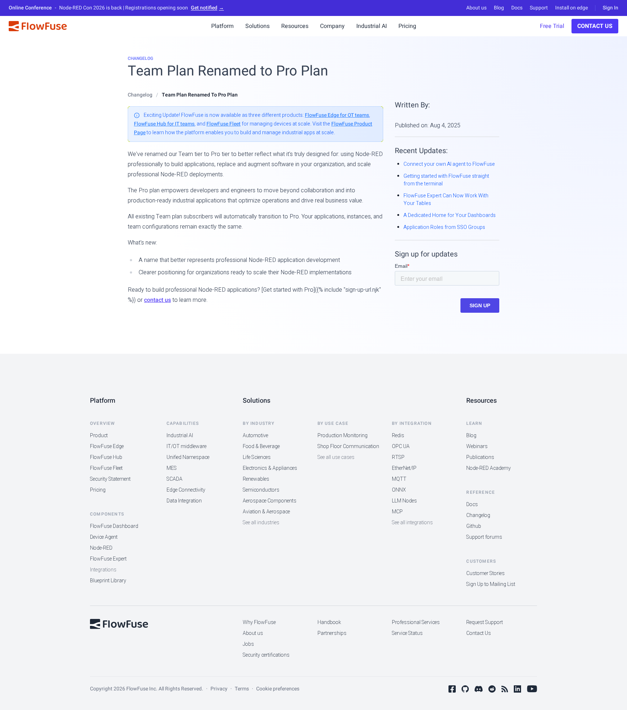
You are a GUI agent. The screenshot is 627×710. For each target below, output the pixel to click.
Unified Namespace (188, 457)
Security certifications (266, 655)
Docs (516, 8)
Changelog (140, 58)
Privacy (219, 689)
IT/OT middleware (186, 446)
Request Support (484, 622)
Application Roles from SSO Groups (444, 227)
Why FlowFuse (259, 622)
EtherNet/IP (404, 468)
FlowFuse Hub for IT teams (164, 124)
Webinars (477, 446)
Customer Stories (485, 573)
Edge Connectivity (186, 490)
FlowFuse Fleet (223, 124)
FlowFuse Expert (108, 559)
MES (172, 468)
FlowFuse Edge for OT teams (337, 115)
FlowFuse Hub (106, 457)
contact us (157, 300)
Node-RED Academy (488, 468)
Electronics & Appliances (270, 468)
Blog (499, 8)
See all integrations (412, 522)
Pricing (98, 490)
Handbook (329, 622)
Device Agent (104, 537)
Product (99, 435)
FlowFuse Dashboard (114, 526)
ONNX (399, 490)
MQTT (399, 479)
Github (473, 526)
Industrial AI (180, 435)
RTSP (398, 457)
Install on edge (571, 8)
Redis (398, 435)
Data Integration (184, 501)
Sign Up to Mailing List (490, 584)
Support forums (484, 537)
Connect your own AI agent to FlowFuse (449, 164)
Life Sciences (257, 457)
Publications (480, 457)
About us (476, 8)
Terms (242, 689)
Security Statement (110, 479)
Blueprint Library (108, 580)
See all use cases (336, 457)
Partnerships (332, 633)
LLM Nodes (404, 501)
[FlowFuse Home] (38, 26)
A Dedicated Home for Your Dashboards (449, 215)
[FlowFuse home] (119, 624)
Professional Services (416, 622)
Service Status (407, 633)
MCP (397, 512)
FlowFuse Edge (107, 446)
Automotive (255, 435)
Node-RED (101, 548)
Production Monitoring (342, 435)
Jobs (248, 644)
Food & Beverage (261, 446)
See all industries (261, 522)
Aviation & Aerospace (266, 512)
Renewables (256, 479)
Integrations (103, 570)
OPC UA (401, 446)
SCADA (175, 479)
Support (539, 8)
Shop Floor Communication (348, 446)
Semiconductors (261, 490)
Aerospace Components (269, 501)
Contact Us (594, 26)
